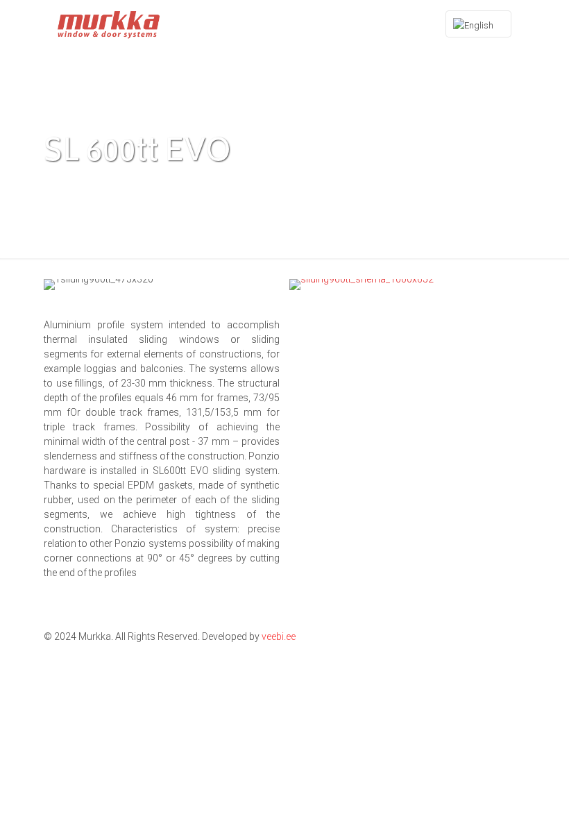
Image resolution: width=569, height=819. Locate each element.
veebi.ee (279, 636)
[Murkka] (109, 24)
